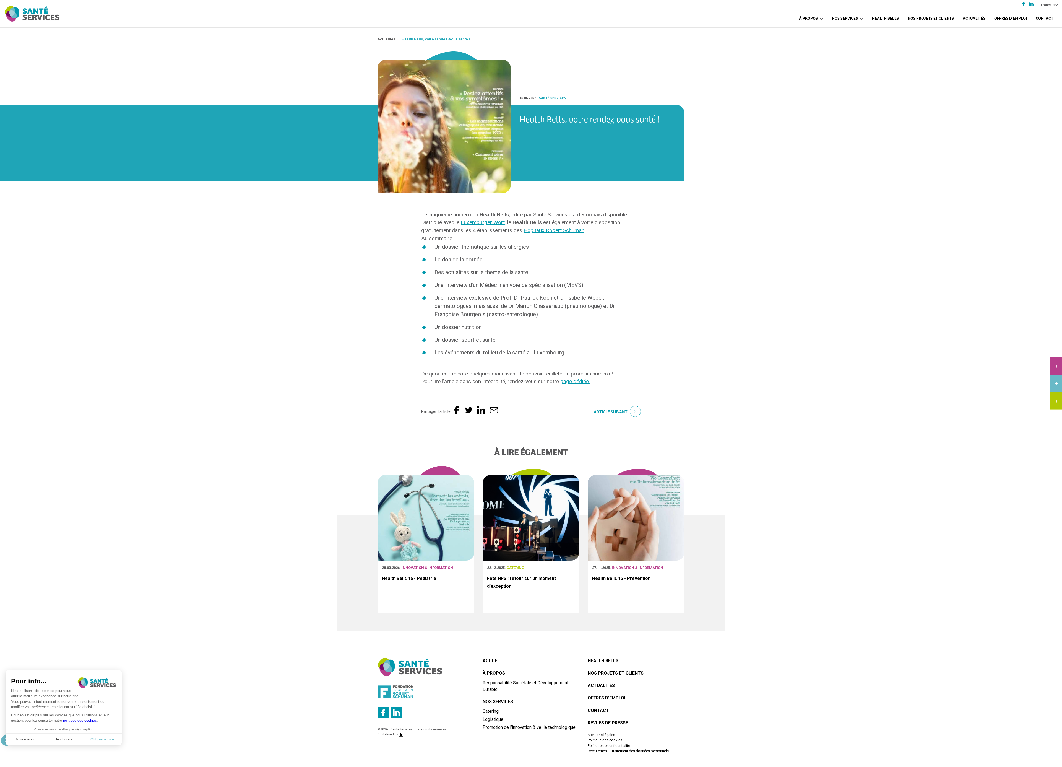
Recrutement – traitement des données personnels (628, 751)
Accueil (492, 660)
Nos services (845, 18)
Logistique (493, 719)
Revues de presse (608, 722)
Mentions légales (601, 735)
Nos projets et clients (931, 18)
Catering (491, 711)
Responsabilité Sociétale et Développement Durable (525, 686)
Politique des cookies (605, 740)
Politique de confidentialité (609, 745)
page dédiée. (575, 381)
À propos (808, 18)
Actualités (974, 18)
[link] (483, 222)
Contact (1044, 18)
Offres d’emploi (1010, 18)
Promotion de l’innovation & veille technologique (529, 727)
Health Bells (885, 18)
